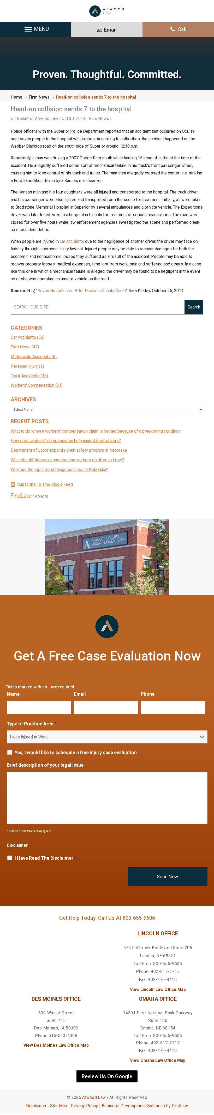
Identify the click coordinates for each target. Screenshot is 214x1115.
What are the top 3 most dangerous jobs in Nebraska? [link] (59, 469)
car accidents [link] (72, 241)
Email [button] (110, 30)
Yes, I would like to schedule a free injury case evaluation (76, 752)
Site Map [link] (58, 1105)
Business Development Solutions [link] (133, 1105)
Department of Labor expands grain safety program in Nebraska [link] (69, 450)
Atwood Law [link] (46, 118)
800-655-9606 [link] (139, 918)
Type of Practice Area (32, 723)
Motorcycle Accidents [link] (31, 356)
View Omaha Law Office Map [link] (158, 1060)
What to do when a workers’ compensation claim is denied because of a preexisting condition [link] (96, 431)
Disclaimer (17, 845)
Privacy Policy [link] (84, 1105)
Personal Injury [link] (24, 366)
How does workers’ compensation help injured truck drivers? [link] (66, 440)
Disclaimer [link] (36, 1105)
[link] (107, 11)
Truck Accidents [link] (25, 375)
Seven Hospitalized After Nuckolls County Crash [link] (82, 290)
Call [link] (182, 29)
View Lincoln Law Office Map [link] (158, 989)
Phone (147, 694)
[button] (209, 1077)
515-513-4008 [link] (63, 1035)
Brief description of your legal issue (45, 765)
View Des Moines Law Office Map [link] (56, 1045)
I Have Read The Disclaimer (45, 858)
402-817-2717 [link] (165, 971)
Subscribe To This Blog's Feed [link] (45, 484)
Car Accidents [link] (23, 337)
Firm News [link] (99, 118)
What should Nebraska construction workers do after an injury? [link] (67, 459)
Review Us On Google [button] (107, 1076)
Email (81, 694)
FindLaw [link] (180, 1105)
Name (13, 694)
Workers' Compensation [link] (32, 385)
